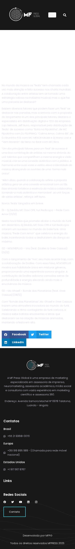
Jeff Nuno (39, 196)
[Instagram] (36, 502)
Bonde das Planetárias (24, 301)
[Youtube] (20, 502)
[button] (65, 15)
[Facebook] (4, 502)
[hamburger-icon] (52, 14)
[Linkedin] (28, 502)
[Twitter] (12, 502)
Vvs (34, 259)
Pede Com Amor (23, 233)
